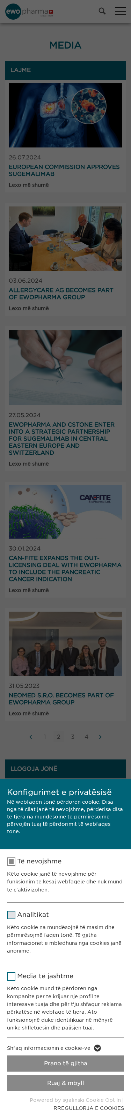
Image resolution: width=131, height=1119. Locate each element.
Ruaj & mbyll (65, 1083)
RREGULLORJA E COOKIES (88, 1108)
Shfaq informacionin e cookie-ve (48, 1048)
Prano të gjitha (65, 1063)
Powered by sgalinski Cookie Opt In (76, 1100)
